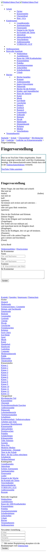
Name (3, 254)
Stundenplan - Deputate (10, 450)
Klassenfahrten (23, 60)
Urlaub (19, 72)
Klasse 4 (4, 372)
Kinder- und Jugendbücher (28, 91)
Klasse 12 (5, 391)
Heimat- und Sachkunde (11, 309)
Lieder (3, 476)
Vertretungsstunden (9, 415)
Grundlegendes (23, 23)
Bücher (9, 75)
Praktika (20, 63)
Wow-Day (5, 445)
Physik (19, 119)
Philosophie (6, 358)
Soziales (4, 443)
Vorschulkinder (7, 483)
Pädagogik (21, 86)
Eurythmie (21, 100)
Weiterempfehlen (8, 249)
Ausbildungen (22, 56)
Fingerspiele (22, 28)
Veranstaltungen (12, 133)
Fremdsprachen (7, 328)
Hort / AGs (21, 18)
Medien (20, 129)
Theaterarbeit (6, 361)
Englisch (20, 107)
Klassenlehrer (6, 400)
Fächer (19, 11)
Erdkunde (21, 115)
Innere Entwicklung (25, 84)
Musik (19, 98)
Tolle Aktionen (7, 440)
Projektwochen (7, 431)
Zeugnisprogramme (25, 65)
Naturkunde (6, 311)
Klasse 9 (4, 384)
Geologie (5, 318)
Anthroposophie (23, 42)
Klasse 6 (4, 377)
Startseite (4, 138)
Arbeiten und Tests (9, 422)
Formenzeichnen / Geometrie (13, 307)
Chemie (4, 321)
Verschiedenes (22, 39)
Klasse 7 (4, 379)
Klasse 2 (4, 368)
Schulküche (6, 457)
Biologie (20, 117)
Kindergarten (11, 21)
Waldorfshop (22, 53)
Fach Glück (6, 332)
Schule (9, 9)
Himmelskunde (23, 124)
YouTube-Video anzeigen (11, 169)
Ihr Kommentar (7, 269)
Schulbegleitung (23, 70)
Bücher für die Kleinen (26, 89)
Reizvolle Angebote (14, 51)
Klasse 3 (4, 370)
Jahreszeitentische (24, 37)
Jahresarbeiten (7, 429)
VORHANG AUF (24, 44)
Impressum (22, 297)
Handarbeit (5, 344)
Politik (3, 356)
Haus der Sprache (24, 93)
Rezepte (4, 492)
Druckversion (22, 249)
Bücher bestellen (23, 77)
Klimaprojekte (7, 438)
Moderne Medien (8, 447)
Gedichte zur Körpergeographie (29, 140)
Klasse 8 (4, 382)
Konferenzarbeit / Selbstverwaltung (15, 419)
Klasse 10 (5, 386)
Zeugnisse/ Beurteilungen (11, 424)
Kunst (19, 96)
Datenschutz (33, 297)
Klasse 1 (4, 365)
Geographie (6, 316)
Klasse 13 (5, 393)
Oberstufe (5, 403)
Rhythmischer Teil (8, 398)
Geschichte (21, 103)
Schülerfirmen (7, 436)
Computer (5, 351)
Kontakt (4, 297)
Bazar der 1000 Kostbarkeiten (29, 58)
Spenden (13, 297)
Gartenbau (5, 349)
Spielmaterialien (23, 25)
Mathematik (22, 122)
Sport (3, 337)
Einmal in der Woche (25, 30)
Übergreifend (22, 16)
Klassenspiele (6, 426)
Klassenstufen (22, 14)
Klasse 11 (5, 389)
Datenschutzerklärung (16, 165)
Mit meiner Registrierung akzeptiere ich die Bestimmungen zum (20, 544)
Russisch (20, 110)
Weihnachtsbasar (8, 459)
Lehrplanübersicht (8, 412)
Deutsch (20, 105)
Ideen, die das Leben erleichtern (14, 454)
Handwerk (5, 346)
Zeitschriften (22, 68)
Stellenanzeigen (12, 49)
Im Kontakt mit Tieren (26, 32)
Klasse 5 (4, 375)
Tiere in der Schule (9, 452)
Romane (20, 79)
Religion (20, 126)
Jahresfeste (21, 35)
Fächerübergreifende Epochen (13, 405)
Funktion (4, 264)
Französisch (22, 112)
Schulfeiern (5, 417)
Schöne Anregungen (9, 469)
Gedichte (10, 140)
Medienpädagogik (8, 354)
